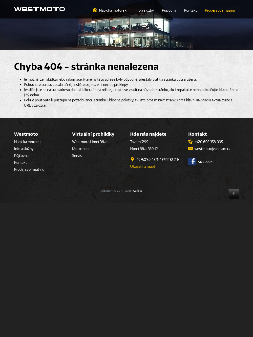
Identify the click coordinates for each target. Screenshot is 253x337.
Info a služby (144, 10)
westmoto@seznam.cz (212, 149)
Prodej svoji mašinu (220, 10)
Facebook (204, 161)
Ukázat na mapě (143, 166)
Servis (77, 155)
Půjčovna (169, 10)
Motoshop (80, 149)
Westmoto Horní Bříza (89, 142)
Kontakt (190, 10)
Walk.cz (137, 190)
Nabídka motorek (112, 10)
